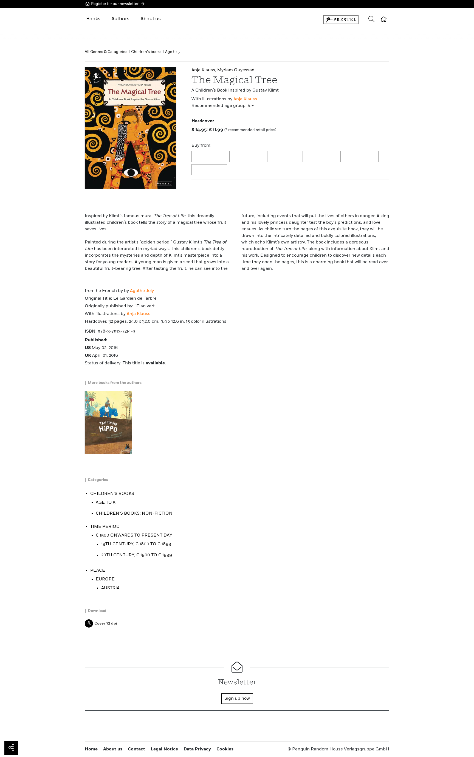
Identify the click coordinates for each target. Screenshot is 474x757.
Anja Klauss (245, 99)
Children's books (146, 52)
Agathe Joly (142, 291)
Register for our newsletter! (115, 4)
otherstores (209, 170)
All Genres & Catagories (106, 52)
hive (323, 156)
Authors (120, 18)
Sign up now (237, 698)
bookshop (285, 156)
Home (91, 749)
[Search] (371, 19)
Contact (136, 749)
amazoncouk (209, 156)
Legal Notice (164, 749)
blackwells (247, 156)
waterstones (361, 156)
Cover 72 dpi (105, 623)
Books (93, 18)
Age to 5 (172, 52)
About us (150, 18)
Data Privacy (197, 749)
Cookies (224, 749)
